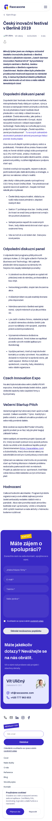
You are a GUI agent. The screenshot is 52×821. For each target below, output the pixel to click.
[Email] (11, 718)
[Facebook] (28, 718)
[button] (45, 7)
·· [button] (30, 36)
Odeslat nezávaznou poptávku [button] (26, 631)
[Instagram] (23, 718)
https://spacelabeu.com (31, 448)
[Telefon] (5, 718)
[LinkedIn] (17, 718)
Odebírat (23, 742)
